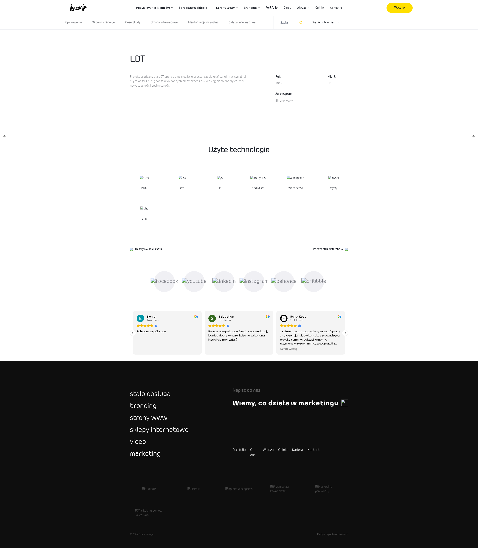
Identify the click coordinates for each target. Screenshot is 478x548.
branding (143, 406)
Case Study (132, 22)
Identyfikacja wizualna (203, 22)
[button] (345, 333)
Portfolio (272, 8)
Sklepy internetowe (242, 22)
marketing (145, 454)
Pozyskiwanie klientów (153, 7)
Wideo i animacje (103, 22)
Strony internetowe (164, 22)
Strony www (225, 7)
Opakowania (73, 22)
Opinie (319, 8)
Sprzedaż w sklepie (193, 7)
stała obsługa (150, 394)
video (138, 442)
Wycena (399, 8)
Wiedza (302, 8)
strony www (148, 418)
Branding (250, 7)
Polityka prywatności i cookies (332, 534)
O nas (287, 8)
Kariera (297, 450)
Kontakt (336, 7)
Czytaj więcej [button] (286, 349)
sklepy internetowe (159, 430)
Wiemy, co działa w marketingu (285, 403)
